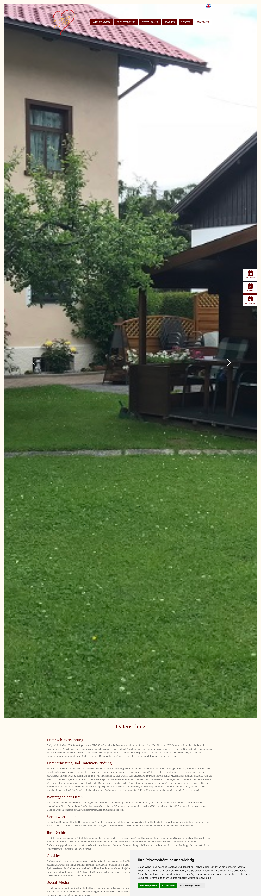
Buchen (250, 290)
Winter (186, 22)
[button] (33, 362)
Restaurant (150, 22)
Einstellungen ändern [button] (191, 885)
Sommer (169, 22)
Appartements (125, 22)
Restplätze (250, 303)
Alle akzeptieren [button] (148, 885)
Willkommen (101, 22)
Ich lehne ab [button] (168, 885)
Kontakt (203, 22)
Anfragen (250, 278)
